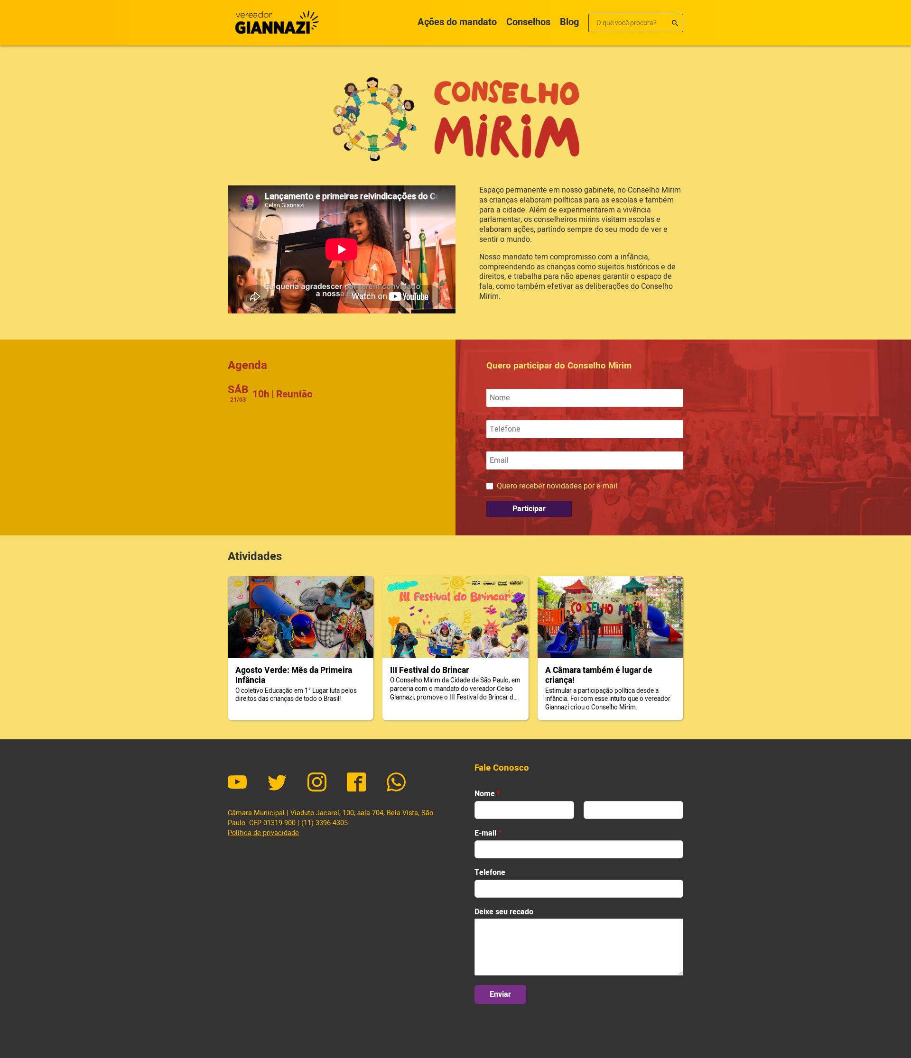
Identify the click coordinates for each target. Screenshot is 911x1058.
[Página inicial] (275, 23)
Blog (569, 22)
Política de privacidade (263, 833)
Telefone (489, 873)
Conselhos (528, 22)
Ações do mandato (457, 22)
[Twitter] (277, 783)
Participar (529, 509)
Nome (487, 794)
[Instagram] (316, 783)
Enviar (500, 994)
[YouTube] (237, 783)
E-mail (488, 833)
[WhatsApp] (396, 783)
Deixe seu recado (503, 912)
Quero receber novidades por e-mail (557, 486)
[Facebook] (356, 783)
